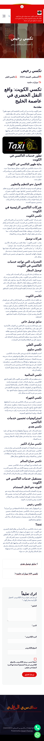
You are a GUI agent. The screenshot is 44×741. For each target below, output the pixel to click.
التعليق (34, 606)
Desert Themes (27, 731)
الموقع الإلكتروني (31, 648)
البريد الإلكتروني (31, 637)
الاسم (34, 625)
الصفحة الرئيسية (25, 44)
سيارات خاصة (32, 82)
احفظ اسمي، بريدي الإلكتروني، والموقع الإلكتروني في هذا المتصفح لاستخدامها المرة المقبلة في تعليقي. (22, 664)
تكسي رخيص (15, 44)
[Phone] (37, 727)
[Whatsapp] (37, 735)
